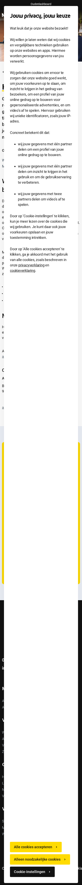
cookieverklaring (22, 270)
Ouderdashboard (41, 4)
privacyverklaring (31, 265)
